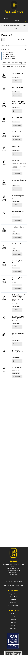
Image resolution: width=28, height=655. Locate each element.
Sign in (22, 18)
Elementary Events (10, 58)
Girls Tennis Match (17, 367)
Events (16, 28)
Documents (13, 628)
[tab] (4, 63)
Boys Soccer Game (18, 227)
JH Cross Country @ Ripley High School (18, 317)
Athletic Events (9, 54)
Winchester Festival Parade (18, 334)
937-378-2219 (13, 574)
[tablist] (14, 63)
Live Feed (13, 614)
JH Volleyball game (18, 195)
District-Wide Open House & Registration (18, 102)
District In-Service (17, 73)
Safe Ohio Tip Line (9, 585)
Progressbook (13, 594)
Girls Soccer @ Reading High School (18, 351)
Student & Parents (13, 605)
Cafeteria (13, 599)
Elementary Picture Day (18, 261)
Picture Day (15, 160)
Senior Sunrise (16, 146)
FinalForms (13, 602)
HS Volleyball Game (18, 211)
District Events (9, 52)
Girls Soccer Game (18, 244)
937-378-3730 (13, 572)
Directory (13, 622)
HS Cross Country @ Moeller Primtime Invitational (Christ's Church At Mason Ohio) (18, 297)
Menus (13, 625)
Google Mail (13, 597)
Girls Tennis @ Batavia (19, 180)
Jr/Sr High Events (10, 56)
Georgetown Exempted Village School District (14, 25)
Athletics (13, 619)
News (13, 631)
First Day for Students (19, 132)
